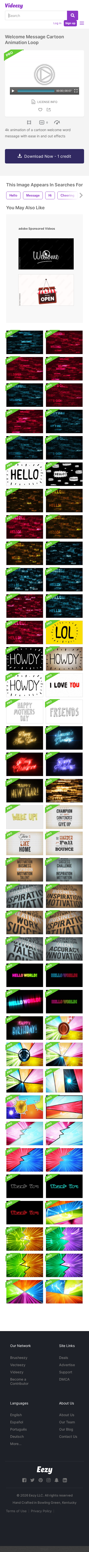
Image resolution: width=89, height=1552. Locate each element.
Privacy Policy (41, 1511)
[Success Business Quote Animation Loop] (24, 870)
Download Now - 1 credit (47, 156)
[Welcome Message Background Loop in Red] (64, 369)
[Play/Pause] (13, 91)
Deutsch (17, 1436)
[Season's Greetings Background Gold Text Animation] (64, 738)
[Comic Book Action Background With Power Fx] (24, 1107)
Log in (57, 23)
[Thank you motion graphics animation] (64, 1186)
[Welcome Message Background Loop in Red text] (64, 342)
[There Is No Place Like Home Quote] (24, 843)
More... (16, 1444)
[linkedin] (65, 1480)
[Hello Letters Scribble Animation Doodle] (24, 474)
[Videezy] (14, 6)
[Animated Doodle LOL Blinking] (64, 632)
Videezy (16, 1372)
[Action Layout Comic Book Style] (24, 1292)
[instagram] (48, 1480)
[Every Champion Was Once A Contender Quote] (64, 817)
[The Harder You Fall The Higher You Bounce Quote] (64, 843)
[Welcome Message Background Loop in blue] (24, 448)
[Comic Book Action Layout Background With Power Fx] (64, 1028)
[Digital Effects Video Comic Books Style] (64, 1292)
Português (18, 1429)
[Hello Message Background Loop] (24, 501)
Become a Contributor (19, 1381)
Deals (63, 1357)
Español (16, 1422)
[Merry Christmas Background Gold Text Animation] (24, 764)
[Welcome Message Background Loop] (24, 342)
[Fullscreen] (76, 91)
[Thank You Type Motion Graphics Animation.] (24, 1186)
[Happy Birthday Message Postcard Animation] (24, 1028)
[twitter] (32, 1480)
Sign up (70, 23)
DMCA (64, 1379)
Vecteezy (17, 1365)
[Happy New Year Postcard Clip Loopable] (64, 791)
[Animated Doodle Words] (64, 712)
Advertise (67, 1365)
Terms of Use (16, 1511)
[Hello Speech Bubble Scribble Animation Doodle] (64, 474)
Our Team (67, 1422)
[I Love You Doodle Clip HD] (64, 685)
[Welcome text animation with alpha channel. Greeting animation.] (46, 255)
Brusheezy (18, 1357)
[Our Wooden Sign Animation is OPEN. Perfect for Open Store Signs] (46, 291)
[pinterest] (41, 1480)
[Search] (72, 15)
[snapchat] (56, 1480)
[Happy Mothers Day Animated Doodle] (24, 712)
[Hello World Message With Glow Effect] (24, 975)
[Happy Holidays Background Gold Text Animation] (64, 764)
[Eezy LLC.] (44, 1470)
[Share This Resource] (49, 109)
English (16, 1415)
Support (65, 1372)
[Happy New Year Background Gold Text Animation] (24, 738)
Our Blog (66, 1429)
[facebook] (24, 1480)
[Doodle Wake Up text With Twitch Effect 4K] (24, 817)
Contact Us (68, 1436)
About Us (66, 1415)
